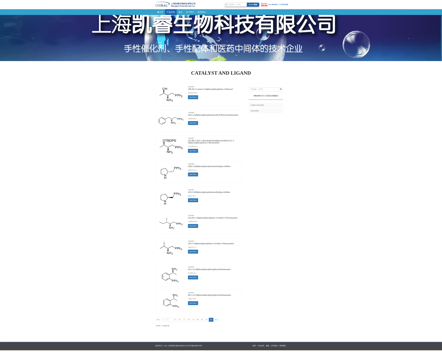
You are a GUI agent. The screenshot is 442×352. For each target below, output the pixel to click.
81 (202, 320)
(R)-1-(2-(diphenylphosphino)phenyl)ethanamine (209, 295)
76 (179, 320)
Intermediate (255, 111)
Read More (193, 97)
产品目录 (171, 12)
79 (193, 320)
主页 (161, 12)
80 (197, 320)
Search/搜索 (253, 4)
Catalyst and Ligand (257, 105)
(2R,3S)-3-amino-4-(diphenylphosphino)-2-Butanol (210, 89)
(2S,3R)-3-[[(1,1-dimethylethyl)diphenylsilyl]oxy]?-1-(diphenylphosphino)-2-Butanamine (211, 141)
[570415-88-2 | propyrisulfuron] (171, 95)
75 (175, 320)
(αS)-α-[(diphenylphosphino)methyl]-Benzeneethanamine (213, 115)
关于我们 (190, 12)
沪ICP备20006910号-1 (195, 346)
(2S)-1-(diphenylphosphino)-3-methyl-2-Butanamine (211, 243)
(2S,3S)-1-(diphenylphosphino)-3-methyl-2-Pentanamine (213, 218)
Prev (158, 320)
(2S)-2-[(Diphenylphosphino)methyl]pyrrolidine (209, 192)
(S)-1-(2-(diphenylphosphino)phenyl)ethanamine (209, 269)
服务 (180, 12)
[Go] (281, 89)
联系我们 (202, 12)
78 (188, 320)
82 (206, 320)
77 (184, 320)
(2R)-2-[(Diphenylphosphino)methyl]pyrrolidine (209, 166)
